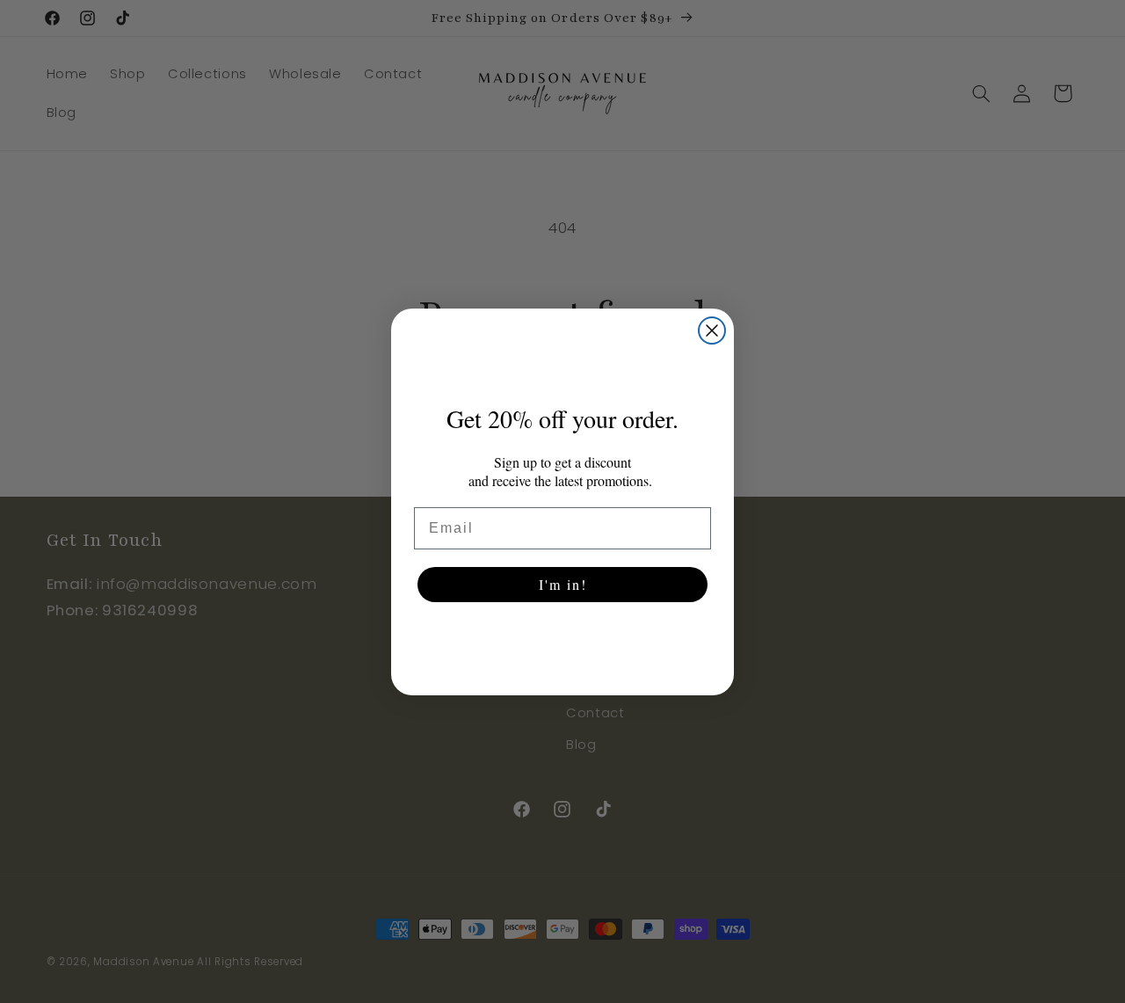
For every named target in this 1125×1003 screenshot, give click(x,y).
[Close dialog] (712, 330)
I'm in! (563, 584)
